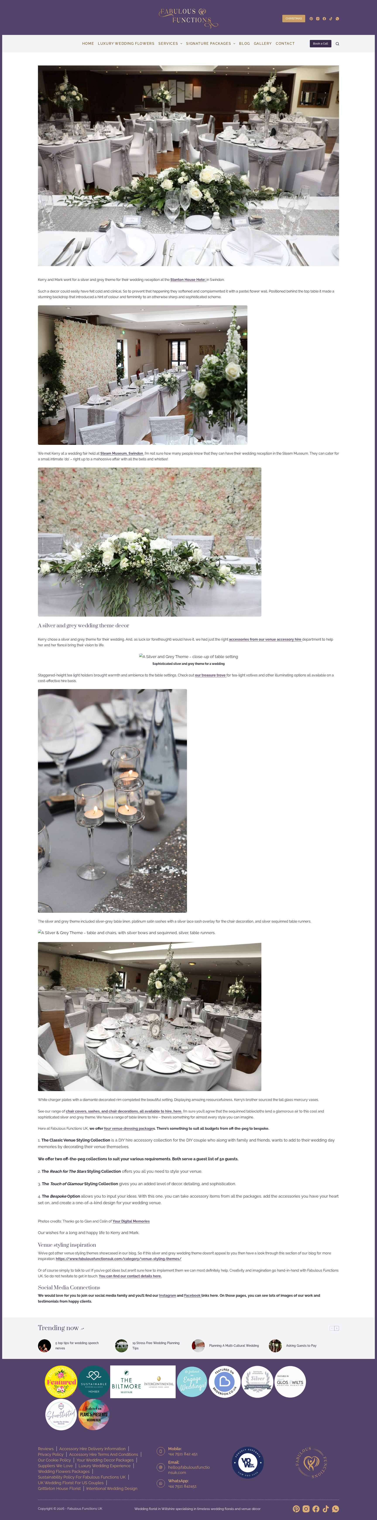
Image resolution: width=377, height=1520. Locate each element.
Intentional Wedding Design (111, 1488)
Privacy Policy (50, 1454)
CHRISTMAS (294, 18)
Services (168, 43)
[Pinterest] (311, 18)
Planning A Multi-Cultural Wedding (234, 1345)
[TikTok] (330, 18)
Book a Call (320, 43)
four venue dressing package (128, 1128)
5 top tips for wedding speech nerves (77, 1345)
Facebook (192, 1295)
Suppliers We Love (55, 1465)
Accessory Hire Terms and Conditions (103, 1454)
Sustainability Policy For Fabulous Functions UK (82, 1477)
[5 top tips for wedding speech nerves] (44, 1345)
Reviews (46, 1448)
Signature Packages (208, 43)
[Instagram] (317, 18)
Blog (244, 43)
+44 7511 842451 (182, 1486)
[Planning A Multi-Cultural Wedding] (198, 1345)
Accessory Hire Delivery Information (92, 1448)
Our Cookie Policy (54, 1460)
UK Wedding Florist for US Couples (71, 1482)
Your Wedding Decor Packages (105, 1460)
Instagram (167, 1295)
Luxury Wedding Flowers (126, 43)
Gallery (263, 43)
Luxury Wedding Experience (105, 1465)
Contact (285, 43)
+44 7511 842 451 (183, 1453)
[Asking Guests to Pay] (275, 1345)
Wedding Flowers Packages (64, 1471)
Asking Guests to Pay (301, 1345)
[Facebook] (324, 18)
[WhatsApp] (337, 18)
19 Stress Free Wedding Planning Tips (156, 1345)
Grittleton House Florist (59, 1488)
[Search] (337, 43)
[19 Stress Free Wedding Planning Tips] (121, 1345)
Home (88, 43)
